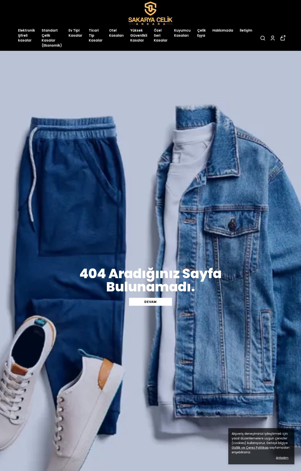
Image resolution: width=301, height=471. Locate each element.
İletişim (246, 30)
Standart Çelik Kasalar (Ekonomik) (52, 38)
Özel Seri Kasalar (160, 35)
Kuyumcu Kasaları (182, 33)
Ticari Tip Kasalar (95, 35)
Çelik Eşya (201, 33)
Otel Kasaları (116, 33)
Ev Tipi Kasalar (75, 33)
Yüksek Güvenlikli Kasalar (138, 35)
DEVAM (150, 302)
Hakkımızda (222, 30)
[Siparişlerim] (272, 38)
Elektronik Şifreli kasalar (26, 35)
